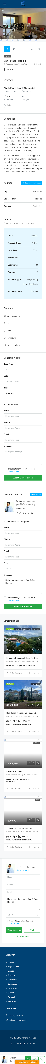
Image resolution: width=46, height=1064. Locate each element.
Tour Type (8, 364)
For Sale (8, 56)
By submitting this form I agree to (21, 470)
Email (6, 434)
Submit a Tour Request (23, 478)
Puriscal (11, 997)
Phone (7, 422)
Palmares (12, 1001)
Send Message (14, 930)
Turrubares (12, 980)
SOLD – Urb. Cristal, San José (19, 828)
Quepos (11, 993)
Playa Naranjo (13, 967)
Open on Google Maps (33, 183)
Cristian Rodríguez (16, 673)
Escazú (11, 971)
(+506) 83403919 (25, 504)
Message (8, 446)
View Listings (36, 494)
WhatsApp (20, 508)
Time (6, 388)
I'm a (6, 563)
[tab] (7, 49)
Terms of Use (13, 472)
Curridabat (12, 988)
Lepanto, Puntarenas (15, 771)
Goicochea (12, 984)
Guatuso (11, 975)
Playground (11, 338)
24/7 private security (15, 316)
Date (6, 376)
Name (6, 410)
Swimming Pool (13, 345)
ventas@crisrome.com (17, 1020)
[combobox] (23, 369)
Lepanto (11, 962)
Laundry (10, 323)
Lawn (9, 331)
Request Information (23, 606)
